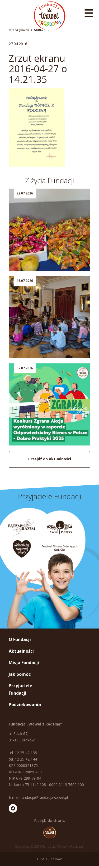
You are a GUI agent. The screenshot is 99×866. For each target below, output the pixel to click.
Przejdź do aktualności (49, 458)
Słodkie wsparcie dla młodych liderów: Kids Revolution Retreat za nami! (48, 249)
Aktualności (21, 651)
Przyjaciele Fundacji (20, 689)
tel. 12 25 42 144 (23, 759)
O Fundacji (20, 639)
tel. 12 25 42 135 (23, 752)
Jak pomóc (20, 674)
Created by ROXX (49, 859)
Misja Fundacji (24, 662)
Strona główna (19, 30)
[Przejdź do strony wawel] (49, 832)
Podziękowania (25, 704)
